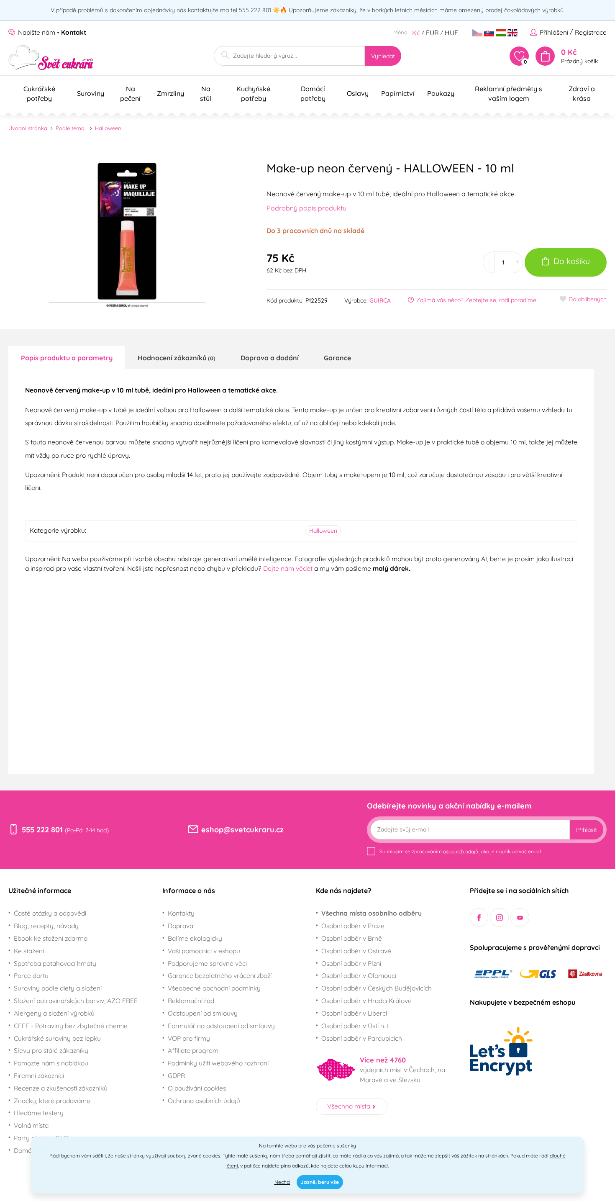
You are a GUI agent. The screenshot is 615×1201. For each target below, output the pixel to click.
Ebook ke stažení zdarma (50, 938)
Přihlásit (586, 830)
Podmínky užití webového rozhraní (218, 1063)
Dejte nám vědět (288, 568)
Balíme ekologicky (195, 938)
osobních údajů (460, 851)
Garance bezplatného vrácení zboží (220, 975)
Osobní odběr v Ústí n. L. (356, 1025)
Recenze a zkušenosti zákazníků (61, 1088)
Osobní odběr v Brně (351, 938)
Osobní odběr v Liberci (354, 1013)
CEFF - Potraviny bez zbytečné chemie (71, 1025)
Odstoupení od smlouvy (203, 1013)
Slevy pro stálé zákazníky (51, 1050)
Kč (416, 32)
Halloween (108, 128)
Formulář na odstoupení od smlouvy (221, 1025)
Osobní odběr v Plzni (351, 963)
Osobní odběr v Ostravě (356, 951)
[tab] (66, 357)
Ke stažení (29, 951)
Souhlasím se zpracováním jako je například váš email (460, 851)
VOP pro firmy (189, 1038)
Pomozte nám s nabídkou (51, 1063)
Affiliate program (193, 1050)
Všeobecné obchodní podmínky (214, 988)
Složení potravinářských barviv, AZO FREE (76, 1000)
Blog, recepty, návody (46, 925)
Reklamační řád (191, 1000)
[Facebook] (479, 917)
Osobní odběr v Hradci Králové (366, 1000)
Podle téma (70, 128)
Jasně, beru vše (320, 1182)
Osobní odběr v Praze (352, 925)
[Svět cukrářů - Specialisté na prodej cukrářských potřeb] (50, 57)
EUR (432, 32)
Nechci (282, 1182)
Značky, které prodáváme (52, 1100)
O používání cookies (197, 1088)
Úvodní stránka (27, 128)
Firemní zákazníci (39, 1075)
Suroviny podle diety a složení (58, 988)
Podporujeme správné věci (207, 963)
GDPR (176, 1075)
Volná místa (31, 1125)
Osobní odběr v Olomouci (358, 975)
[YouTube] (519, 917)
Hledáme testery (39, 1113)
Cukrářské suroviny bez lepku (57, 1038)
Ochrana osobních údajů (204, 1100)
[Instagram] (499, 917)
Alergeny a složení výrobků (54, 1013)
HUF (451, 32)
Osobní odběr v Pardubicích (361, 1038)
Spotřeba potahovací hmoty (55, 963)
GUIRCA (380, 300)
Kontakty (181, 913)
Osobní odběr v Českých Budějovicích (376, 988)
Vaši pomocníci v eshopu (204, 951)
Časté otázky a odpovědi (50, 913)
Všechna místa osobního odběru (371, 913)
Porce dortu (31, 975)
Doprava (180, 925)
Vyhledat (383, 56)
